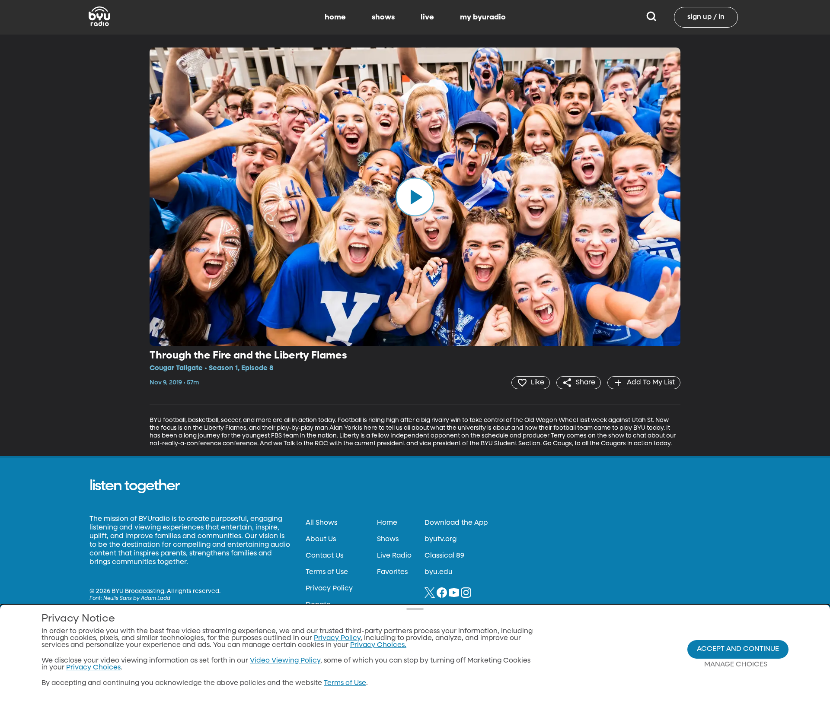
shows (383, 17)
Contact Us (324, 555)
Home (387, 523)
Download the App (456, 523)
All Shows (321, 523)
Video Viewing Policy (285, 660)
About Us (321, 539)
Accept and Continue (738, 649)
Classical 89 (444, 555)
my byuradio (483, 17)
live (427, 17)
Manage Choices (735, 664)
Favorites (392, 572)
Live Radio (394, 555)
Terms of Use (327, 572)
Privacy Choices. (378, 645)
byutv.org (440, 539)
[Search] (651, 17)
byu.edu (439, 572)
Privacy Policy (329, 588)
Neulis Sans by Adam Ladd (136, 598)
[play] (415, 196)
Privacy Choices (93, 667)
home (335, 17)
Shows (388, 539)
